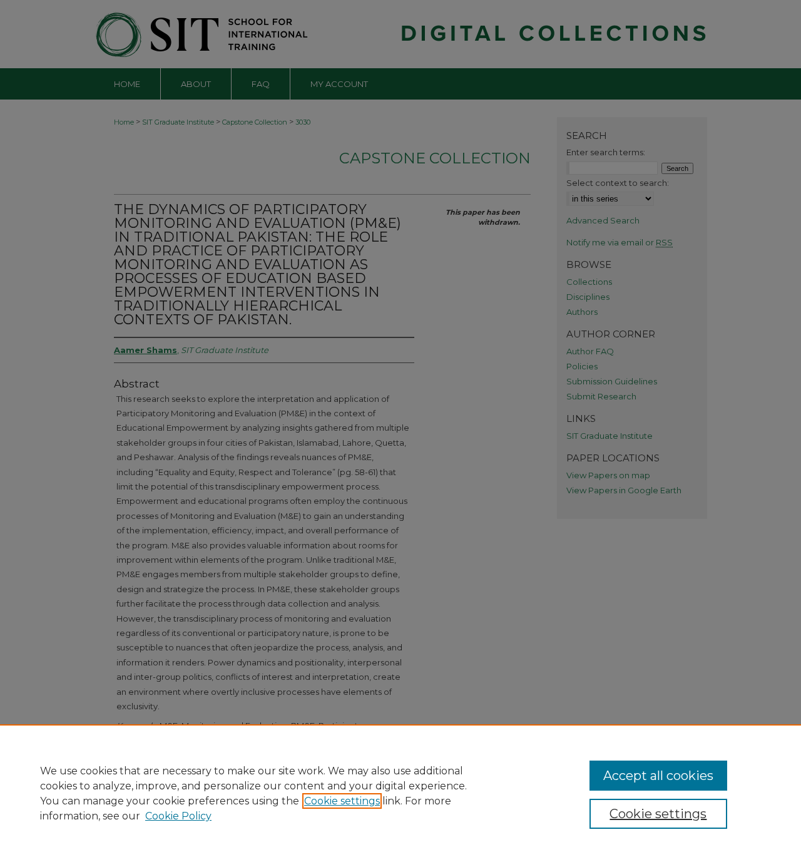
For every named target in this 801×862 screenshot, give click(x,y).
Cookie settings (342, 801)
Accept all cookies (658, 775)
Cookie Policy (178, 816)
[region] (400, 793)
